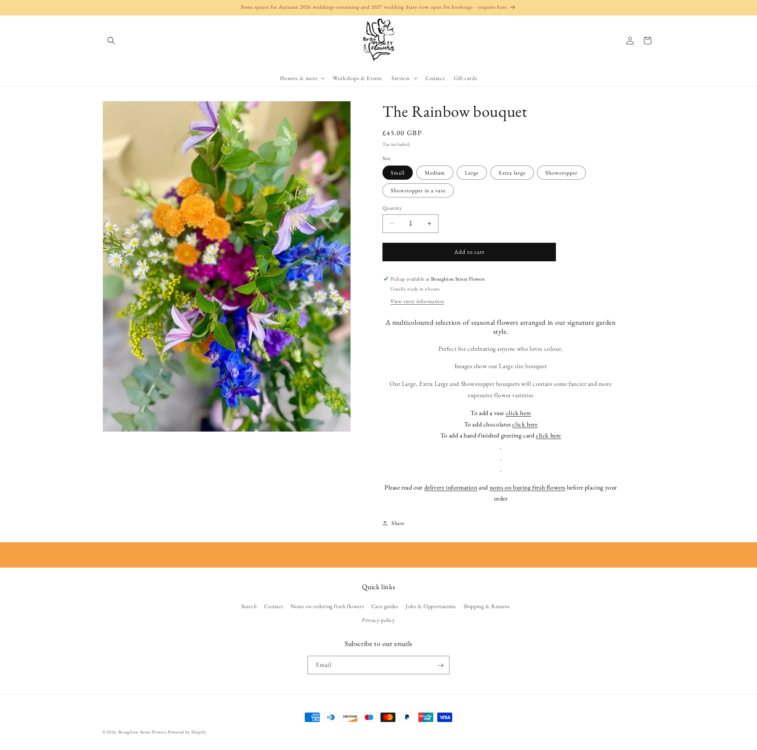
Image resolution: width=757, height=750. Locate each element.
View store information (417, 301)
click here (518, 413)
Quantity (392, 208)
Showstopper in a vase (418, 190)
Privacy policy (378, 619)
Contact (273, 606)
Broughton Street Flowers (142, 732)
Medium (435, 172)
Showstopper (561, 172)
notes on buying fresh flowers (527, 487)
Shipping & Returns (487, 606)
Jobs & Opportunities (431, 606)
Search (249, 606)
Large (472, 172)
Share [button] (398, 523)
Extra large (512, 172)
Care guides (385, 606)
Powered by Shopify (187, 732)
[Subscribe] (440, 665)
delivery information (450, 487)
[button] (111, 40)
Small (398, 172)
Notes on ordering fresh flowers (327, 606)
